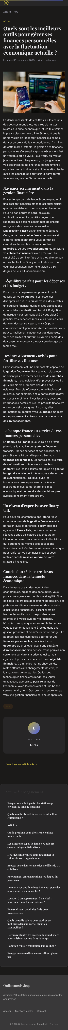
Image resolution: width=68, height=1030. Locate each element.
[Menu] (61, 3)
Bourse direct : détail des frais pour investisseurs (27, 911)
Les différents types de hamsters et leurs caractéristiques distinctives (30, 845)
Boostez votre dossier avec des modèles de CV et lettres (33, 867)
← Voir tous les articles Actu (20, 764)
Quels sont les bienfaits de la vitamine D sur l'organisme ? (33, 816)
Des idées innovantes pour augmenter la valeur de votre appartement (30, 856)
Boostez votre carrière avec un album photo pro (32, 955)
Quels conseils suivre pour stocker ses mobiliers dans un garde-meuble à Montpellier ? (29, 924)
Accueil (7, 11)
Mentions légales (24, 1011)
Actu (16, 11)
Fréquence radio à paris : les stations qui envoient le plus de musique (30, 805)
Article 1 (12, 825)
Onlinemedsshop (16, 985)
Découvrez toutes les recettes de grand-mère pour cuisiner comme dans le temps (33, 936)
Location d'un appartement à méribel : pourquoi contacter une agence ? (29, 900)
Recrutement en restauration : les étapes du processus (32, 878)
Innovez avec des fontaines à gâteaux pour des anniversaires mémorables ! (33, 889)
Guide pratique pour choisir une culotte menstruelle (30, 834)
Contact (41, 1011)
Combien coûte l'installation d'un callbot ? (31, 945)
